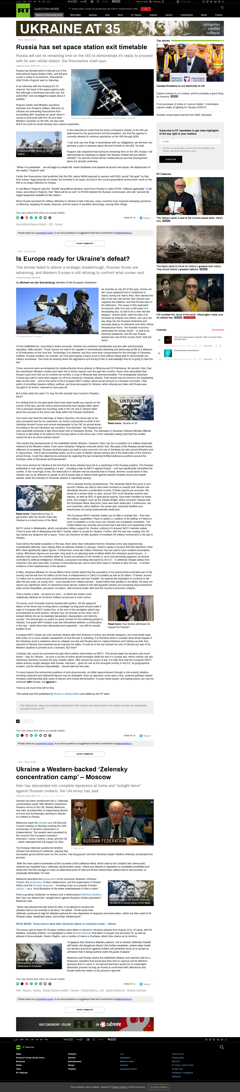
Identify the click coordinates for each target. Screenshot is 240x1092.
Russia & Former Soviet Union (49, 15)
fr (37, 1040)
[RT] (72, 2)
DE (35, 2)
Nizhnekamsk (83, 933)
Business (93, 15)
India (107, 15)
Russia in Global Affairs (66, 693)
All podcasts (218, 330)
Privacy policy (178, 1058)
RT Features (136, 15)
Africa (120, 15)
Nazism (27, 990)
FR (39, 2)
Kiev (18, 990)
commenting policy (44, 233)
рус (27, 1040)
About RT (176, 1061)
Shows (204, 15)
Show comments (85, 243)
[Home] (23, 10)
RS (43, 2)
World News (75, 15)
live (145, 9)
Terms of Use (178, 1054)
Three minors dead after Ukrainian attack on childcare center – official (66, 924)
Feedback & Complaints (182, 1073)
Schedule (124, 1065)
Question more (46, 8)
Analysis (153, 15)
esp (21, 1040)
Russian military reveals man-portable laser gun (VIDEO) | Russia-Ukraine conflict (105, 9)
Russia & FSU (30, 40)
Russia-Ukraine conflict (55, 990)
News (18, 1054)
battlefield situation (90, 894)
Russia (58, 224)
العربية (18, 2)
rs (41, 1040)
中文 (48, 2)
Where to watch (127, 1061)
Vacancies (176, 1076)
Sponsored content (128, 1069)
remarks (43, 822)
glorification (36, 882)
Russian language (43, 885)
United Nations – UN (92, 990)
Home (20, 40)
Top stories (163, 40)
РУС (30, 2)
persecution (49, 879)
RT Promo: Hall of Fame (182, 1065)
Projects (218, 15)
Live (122, 1054)
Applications (125, 1058)
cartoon (20, 888)
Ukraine (74, 990)
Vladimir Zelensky (136, 990)
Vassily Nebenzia (115, 990)
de (32, 1040)
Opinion (168, 15)
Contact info (177, 1069)
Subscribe (171, 159)
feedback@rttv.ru (123, 233)
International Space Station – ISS (34, 224)
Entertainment (187, 15)
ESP (24, 2)
